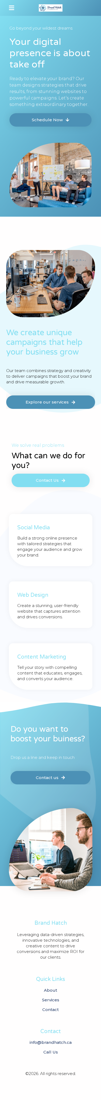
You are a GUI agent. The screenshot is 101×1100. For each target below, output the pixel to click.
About (50, 990)
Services (50, 1000)
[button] (12, 8)
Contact (50, 1009)
